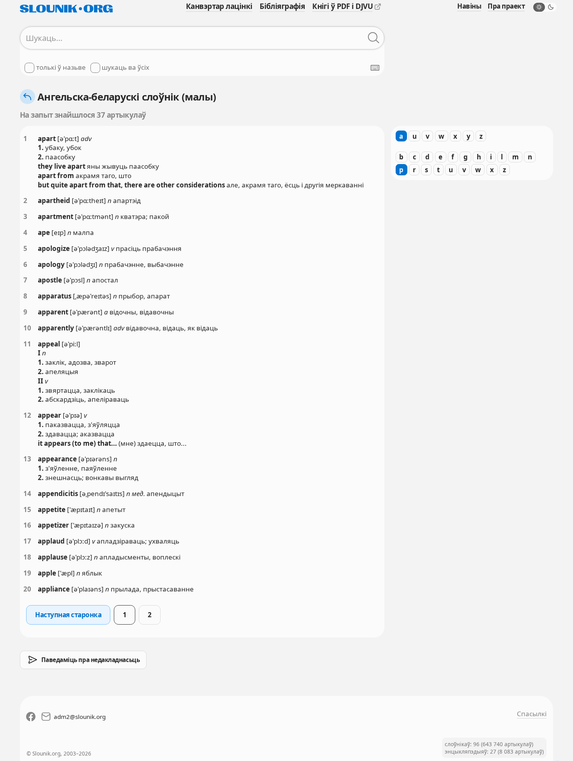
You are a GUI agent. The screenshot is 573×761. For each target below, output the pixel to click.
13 (27, 458)
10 (27, 327)
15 (27, 509)
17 (27, 541)
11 (27, 343)
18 (27, 557)
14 (27, 493)
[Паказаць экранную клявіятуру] (375, 67)
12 (27, 415)
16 (27, 525)
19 (27, 573)
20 (27, 588)
